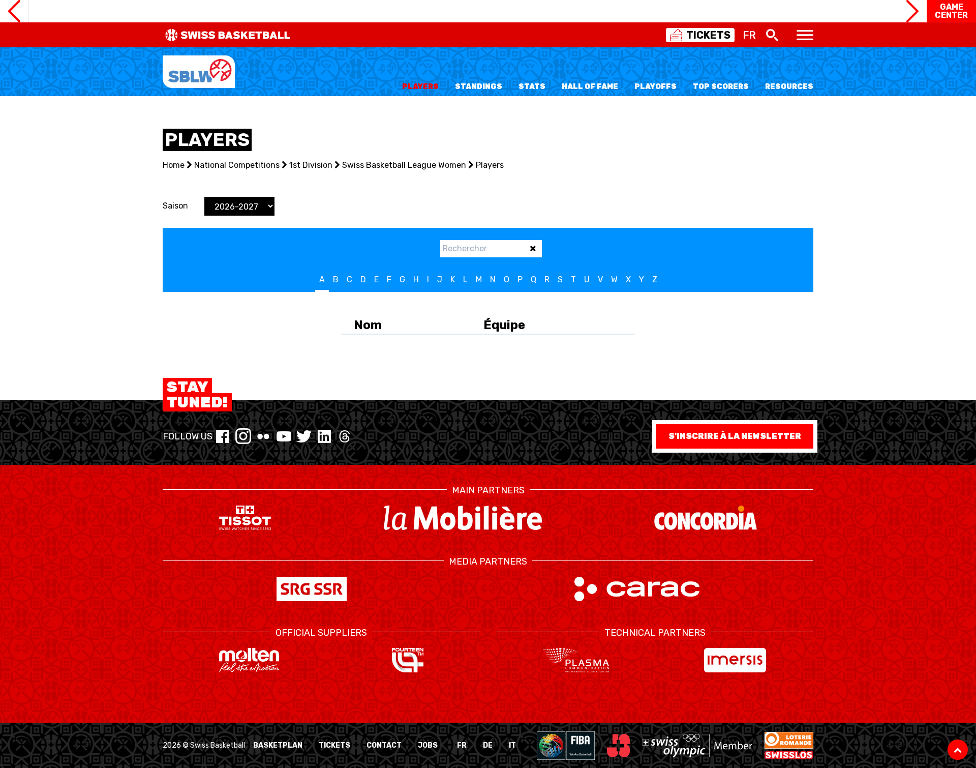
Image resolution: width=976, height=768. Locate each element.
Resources (789, 86)
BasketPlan (277, 745)
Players (420, 86)
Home (174, 165)
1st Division (310, 165)
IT (512, 745)
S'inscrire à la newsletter (734, 436)
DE (488, 745)
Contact (384, 745)
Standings (478, 86)
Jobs (428, 745)
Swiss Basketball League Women (404, 165)
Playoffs (655, 86)
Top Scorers (721, 86)
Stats (531, 86)
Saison (175, 206)
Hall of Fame (590, 86)
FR (462, 745)
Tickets (334, 745)
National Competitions (237, 165)
